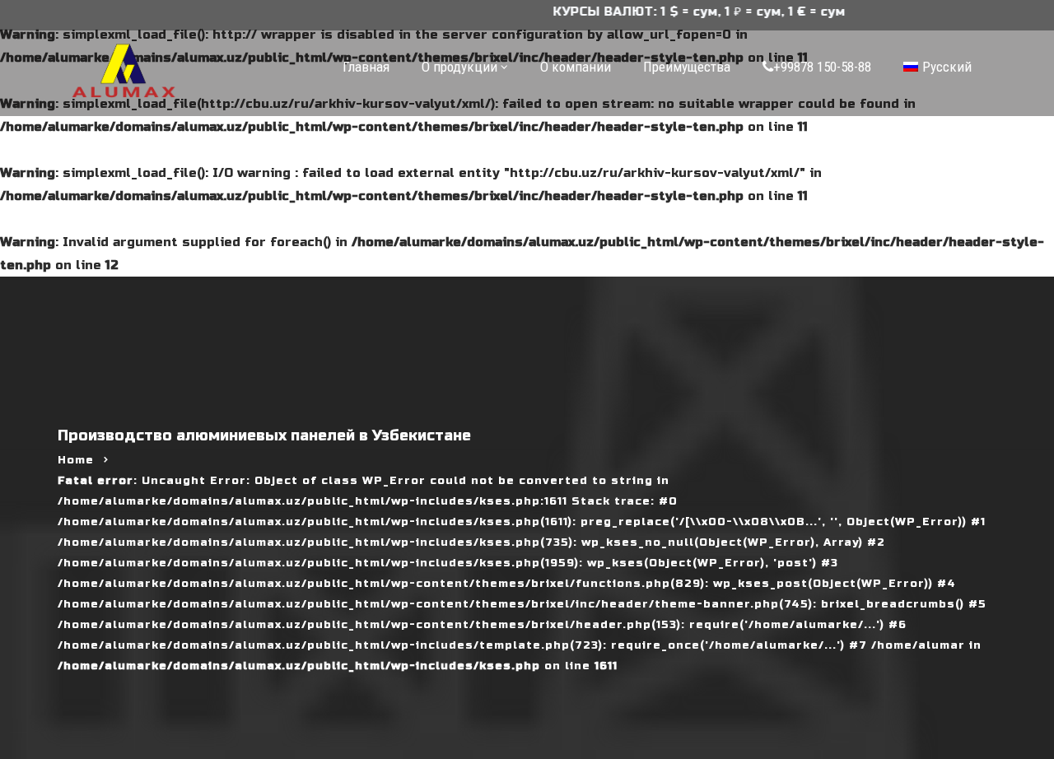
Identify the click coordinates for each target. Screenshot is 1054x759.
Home (76, 460)
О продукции (459, 66)
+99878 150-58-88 (822, 66)
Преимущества (686, 66)
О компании (575, 66)
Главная (366, 66)
